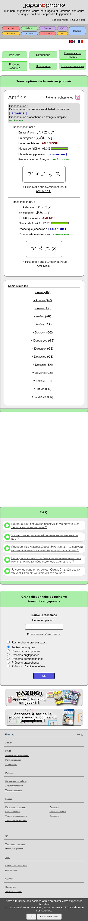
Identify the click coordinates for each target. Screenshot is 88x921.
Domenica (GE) (43, 348)
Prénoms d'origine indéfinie (28, 666)
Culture (47, 28)
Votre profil (11, 764)
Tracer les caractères (16, 816)
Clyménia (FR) (42, 397)
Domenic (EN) (42, 364)
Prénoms (29, 28)
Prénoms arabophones (26, 662)
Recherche (43, 55)
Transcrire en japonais (16, 820)
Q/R (62, 28)
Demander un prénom (72, 54)
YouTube (48, 33)
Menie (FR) (42, 388)
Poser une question (14, 848)
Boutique (77, 31)
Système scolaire (13, 891)
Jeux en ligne (11, 870)
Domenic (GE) (42, 372)
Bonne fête (43, 66)
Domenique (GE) (42, 340)
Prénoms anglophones (25, 655)
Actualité (11, 33)
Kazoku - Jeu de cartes (16, 865)
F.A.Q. (8, 751)
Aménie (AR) (43, 324)
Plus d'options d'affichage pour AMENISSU (45, 189)
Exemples (54, 807)
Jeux (62, 33)
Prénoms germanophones (27, 658)
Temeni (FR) (42, 380)
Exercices (54, 816)
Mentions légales (13, 760)
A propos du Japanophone (17, 755)
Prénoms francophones (26, 651)
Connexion (77, 19)
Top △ (80, 734)
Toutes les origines (23, 647)
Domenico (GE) (42, 356)
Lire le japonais (12, 811)
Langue (29, 33)
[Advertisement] (44, 459)
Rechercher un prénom (15, 781)
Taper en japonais (58, 811)
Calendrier (10, 887)
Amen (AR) (43, 308)
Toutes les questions (15, 844)
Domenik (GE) (42, 332)
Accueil (11, 28)
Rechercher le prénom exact (29, 642)
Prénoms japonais (14, 66)
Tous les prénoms (72, 66)
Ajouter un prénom (14, 786)
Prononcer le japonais (15, 807)
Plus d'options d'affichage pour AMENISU (45, 264)
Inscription (60, 19)
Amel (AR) (42, 292)
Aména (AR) (42, 316)
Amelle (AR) (42, 300)
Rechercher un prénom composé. (44, 634)
